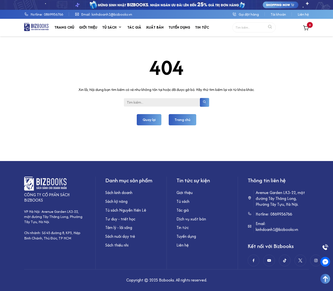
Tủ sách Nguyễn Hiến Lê (125, 210)
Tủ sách (109, 27)
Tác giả (134, 27)
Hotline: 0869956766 (46, 14)
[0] (306, 28)
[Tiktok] (285, 260)
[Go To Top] (325, 279)
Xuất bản (155, 27)
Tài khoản (278, 14)
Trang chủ (64, 27)
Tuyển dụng (179, 27)
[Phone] (325, 247)
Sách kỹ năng (116, 201)
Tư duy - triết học (120, 219)
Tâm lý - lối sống (118, 227)
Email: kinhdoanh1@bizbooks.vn (106, 14)
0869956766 (281, 214)
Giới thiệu (88, 27)
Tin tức (202, 27)
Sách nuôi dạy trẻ (120, 236)
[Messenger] (325, 262)
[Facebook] (253, 260)
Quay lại (149, 119)
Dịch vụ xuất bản (191, 219)
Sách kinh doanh (118, 192)
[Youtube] (269, 260)
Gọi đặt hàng (249, 14)
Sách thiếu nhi (116, 245)
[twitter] (300, 260)
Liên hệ (303, 14)
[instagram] (316, 260)
